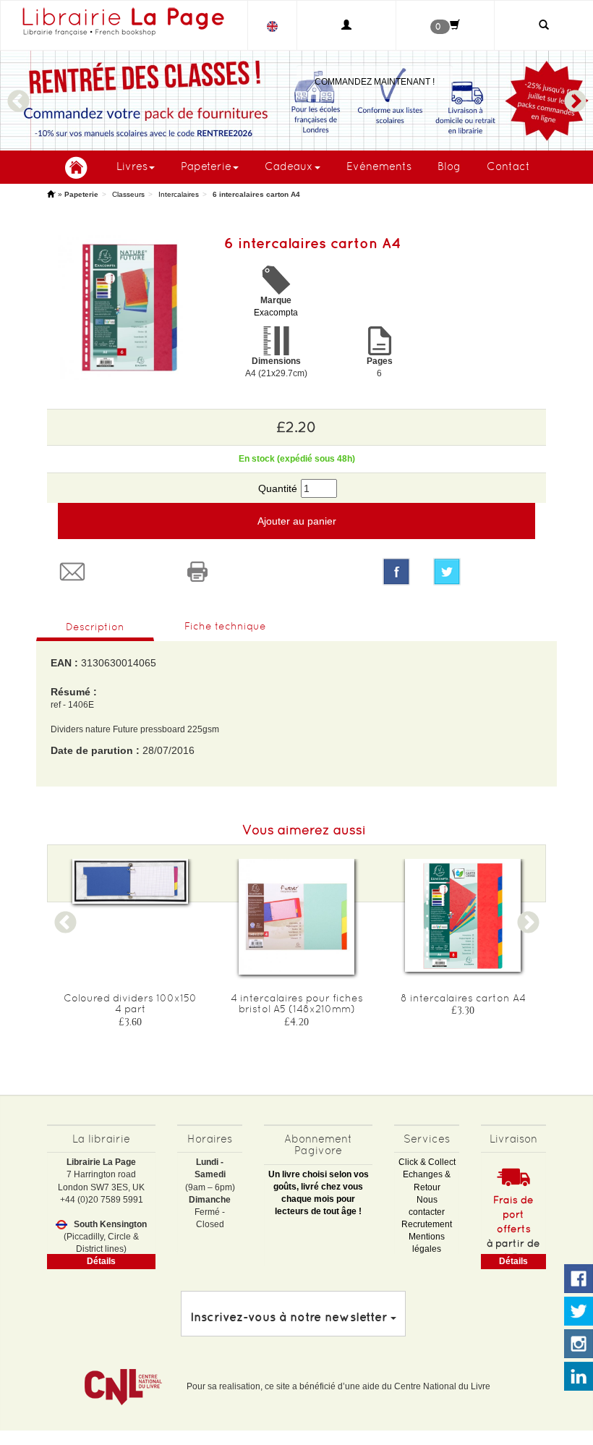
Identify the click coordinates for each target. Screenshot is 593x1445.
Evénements (378, 166)
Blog (449, 166)
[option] (296, 101)
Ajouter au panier (296, 521)
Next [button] (575, 95)
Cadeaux (289, 166)
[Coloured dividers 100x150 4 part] (130, 881)
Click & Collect (427, 1162)
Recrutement (426, 1224)
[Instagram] (578, 1344)
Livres (132, 166)
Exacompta (276, 313)
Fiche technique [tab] (225, 626)
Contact (508, 166)
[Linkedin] (578, 1377)
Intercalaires (178, 194)
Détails (101, 1261)
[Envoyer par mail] (109, 572)
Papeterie (206, 166)
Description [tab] (95, 626)
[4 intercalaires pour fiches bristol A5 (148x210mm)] (296, 917)
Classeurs (128, 194)
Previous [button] (18, 95)
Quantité (277, 488)
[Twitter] (484, 572)
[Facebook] (396, 572)
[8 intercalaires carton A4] (463, 915)
